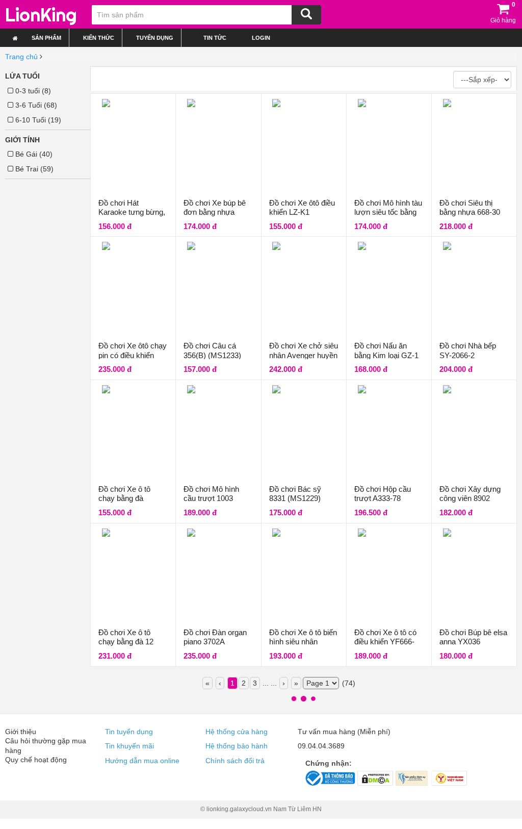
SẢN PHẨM (46, 38)
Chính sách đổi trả (235, 761)
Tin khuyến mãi (129, 746)
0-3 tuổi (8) (32, 91)
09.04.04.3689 (321, 746)
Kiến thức (98, 38)
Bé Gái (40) (33, 154)
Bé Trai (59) (33, 169)
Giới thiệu (20, 731)
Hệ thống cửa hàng (236, 731)
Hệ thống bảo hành (236, 746)
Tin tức (214, 38)
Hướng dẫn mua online (142, 761)
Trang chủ (21, 57)
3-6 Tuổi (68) (35, 105)
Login (260, 38)
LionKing (41, 15)
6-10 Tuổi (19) (37, 120)
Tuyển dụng (154, 38)
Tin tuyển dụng (129, 731)
